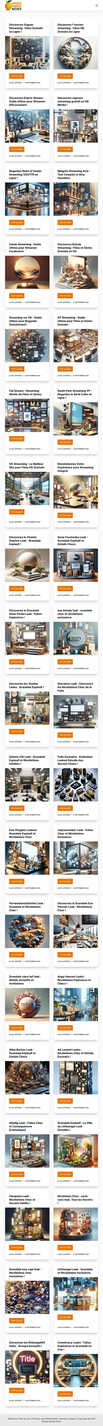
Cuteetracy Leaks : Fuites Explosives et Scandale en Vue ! (75, 1346)
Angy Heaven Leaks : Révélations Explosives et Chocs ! (74, 980)
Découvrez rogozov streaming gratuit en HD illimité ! (73, 101)
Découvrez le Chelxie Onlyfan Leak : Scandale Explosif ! (25, 541)
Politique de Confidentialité (45, 1418)
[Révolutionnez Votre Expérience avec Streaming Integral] (76, 492)
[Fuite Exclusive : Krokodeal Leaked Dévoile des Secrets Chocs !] (76, 784)
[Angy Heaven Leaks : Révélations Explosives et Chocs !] (76, 1004)
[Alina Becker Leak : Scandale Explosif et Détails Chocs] (27, 1077)
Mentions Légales (68, 1418)
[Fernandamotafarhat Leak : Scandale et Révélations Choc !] (27, 931)
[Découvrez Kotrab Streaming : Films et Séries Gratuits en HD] (76, 272)
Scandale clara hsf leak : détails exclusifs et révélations (25, 980)
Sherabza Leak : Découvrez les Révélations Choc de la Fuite (75, 687)
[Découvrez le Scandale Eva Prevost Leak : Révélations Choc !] (76, 931)
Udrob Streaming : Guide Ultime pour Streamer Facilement (25, 248)
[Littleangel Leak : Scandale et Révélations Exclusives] (76, 1293)
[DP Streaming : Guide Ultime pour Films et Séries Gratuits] (76, 345)
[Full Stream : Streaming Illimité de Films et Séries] (27, 415)
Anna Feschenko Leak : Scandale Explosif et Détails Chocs (73, 541)
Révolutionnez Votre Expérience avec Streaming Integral (75, 467)
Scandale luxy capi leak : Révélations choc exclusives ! (25, 1273)
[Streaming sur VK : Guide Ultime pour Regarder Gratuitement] (27, 345)
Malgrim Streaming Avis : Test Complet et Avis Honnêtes (74, 174)
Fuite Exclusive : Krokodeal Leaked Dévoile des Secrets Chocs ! (75, 760)
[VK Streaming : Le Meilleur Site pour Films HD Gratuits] (27, 488)
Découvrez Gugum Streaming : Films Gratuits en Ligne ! (26, 28)
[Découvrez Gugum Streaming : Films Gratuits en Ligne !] (27, 52)
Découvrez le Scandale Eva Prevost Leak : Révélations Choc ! (75, 907)
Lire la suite (17, 77)
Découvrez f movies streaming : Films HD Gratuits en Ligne (71, 28)
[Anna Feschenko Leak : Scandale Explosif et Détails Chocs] (76, 565)
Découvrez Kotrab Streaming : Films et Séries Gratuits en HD (75, 248)
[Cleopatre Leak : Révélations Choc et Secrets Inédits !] (27, 1224)
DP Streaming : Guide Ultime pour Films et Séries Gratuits (75, 321)
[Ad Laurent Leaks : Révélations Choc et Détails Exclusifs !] (76, 1077)
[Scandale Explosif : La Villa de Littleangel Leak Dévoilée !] (76, 1151)
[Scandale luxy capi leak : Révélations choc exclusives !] (27, 1297)
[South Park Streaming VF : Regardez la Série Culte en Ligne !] (76, 418)
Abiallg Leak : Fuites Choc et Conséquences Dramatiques (26, 1126)
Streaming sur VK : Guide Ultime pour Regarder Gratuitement (25, 321)
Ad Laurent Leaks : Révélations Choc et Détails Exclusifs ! (75, 1053)
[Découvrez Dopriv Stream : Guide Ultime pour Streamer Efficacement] (27, 126)
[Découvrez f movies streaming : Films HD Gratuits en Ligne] (76, 52)
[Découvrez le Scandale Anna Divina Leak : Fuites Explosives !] (27, 638)
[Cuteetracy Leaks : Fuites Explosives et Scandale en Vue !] (76, 1370)
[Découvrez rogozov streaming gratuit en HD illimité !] (76, 126)
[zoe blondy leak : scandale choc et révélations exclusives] (76, 638)
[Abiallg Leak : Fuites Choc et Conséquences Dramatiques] (27, 1151)
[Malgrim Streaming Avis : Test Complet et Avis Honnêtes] (76, 199)
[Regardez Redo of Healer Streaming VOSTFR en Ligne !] (27, 199)
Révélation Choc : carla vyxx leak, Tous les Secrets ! (75, 1200)
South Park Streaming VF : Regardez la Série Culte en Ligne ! (75, 394)
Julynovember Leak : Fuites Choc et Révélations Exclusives (75, 833)
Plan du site (24, 1418)
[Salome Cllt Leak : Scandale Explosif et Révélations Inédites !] (27, 784)
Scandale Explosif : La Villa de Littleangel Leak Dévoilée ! (75, 1126)
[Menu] (96, 5)
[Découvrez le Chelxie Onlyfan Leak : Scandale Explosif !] (27, 565)
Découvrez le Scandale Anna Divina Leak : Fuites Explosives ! (25, 614)
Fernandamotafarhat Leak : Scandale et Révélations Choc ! (27, 907)
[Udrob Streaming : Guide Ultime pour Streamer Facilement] (27, 272)
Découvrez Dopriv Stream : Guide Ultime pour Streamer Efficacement (27, 101)
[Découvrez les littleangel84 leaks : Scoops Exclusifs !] (27, 1367)
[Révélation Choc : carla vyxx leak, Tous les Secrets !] (76, 1224)
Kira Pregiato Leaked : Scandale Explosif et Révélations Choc (23, 833)
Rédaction (12, 1418)
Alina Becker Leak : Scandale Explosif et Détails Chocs (22, 1053)
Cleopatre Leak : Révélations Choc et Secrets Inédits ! (22, 1200)
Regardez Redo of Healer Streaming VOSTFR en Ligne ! (25, 174)
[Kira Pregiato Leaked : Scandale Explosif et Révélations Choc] (27, 858)
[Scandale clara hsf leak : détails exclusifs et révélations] (27, 1004)
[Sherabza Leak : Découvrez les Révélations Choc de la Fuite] (76, 711)
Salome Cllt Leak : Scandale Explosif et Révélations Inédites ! (27, 760)
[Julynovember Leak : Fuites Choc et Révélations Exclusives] (76, 858)
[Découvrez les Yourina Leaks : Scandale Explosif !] (27, 708)
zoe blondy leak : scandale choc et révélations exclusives (75, 614)
